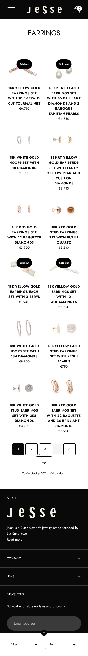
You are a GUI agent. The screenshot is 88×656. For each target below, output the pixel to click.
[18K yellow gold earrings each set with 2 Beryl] (24, 268)
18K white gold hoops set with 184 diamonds (24, 351)
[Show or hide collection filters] (44, 633)
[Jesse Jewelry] (44, 10)
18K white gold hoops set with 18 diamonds (24, 162)
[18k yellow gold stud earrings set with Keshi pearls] (63, 327)
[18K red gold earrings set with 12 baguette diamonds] (24, 209)
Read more (14, 539)
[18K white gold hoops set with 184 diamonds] (24, 327)
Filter (14, 644)
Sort (52, 644)
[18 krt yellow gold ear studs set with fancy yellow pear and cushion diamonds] (63, 139)
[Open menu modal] (11, 10)
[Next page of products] (44, 462)
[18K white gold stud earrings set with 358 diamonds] (24, 387)
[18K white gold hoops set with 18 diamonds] (24, 139)
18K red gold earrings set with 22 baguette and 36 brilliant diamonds (64, 415)
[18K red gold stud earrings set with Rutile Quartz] (63, 209)
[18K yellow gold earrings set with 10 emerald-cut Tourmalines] (24, 70)
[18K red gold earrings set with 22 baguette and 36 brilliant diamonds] (63, 387)
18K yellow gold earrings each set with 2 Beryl (24, 291)
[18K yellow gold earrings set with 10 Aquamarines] (63, 268)
